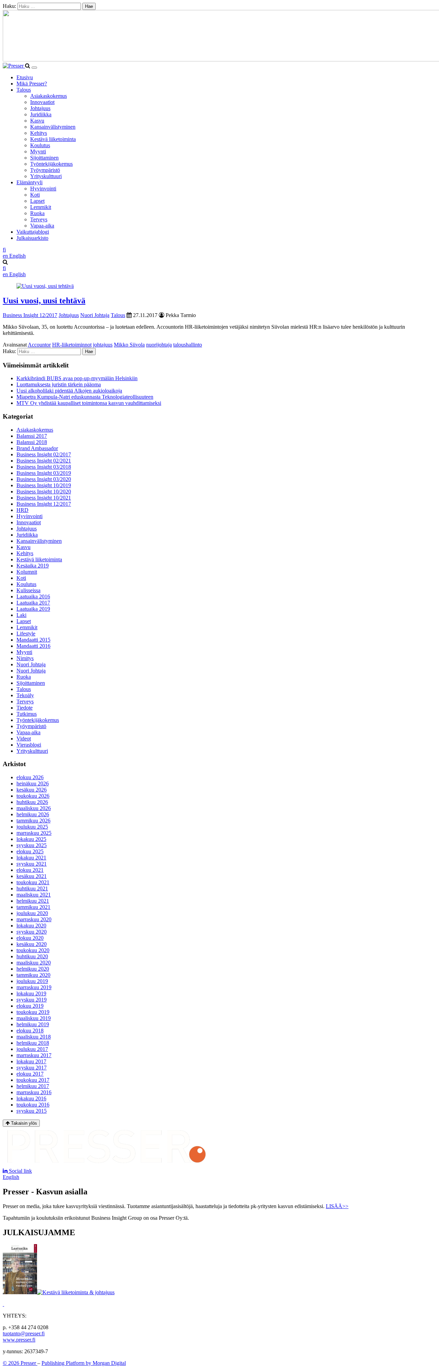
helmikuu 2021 (32, 901)
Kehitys (38, 133)
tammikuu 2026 (33, 820)
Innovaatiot (42, 102)
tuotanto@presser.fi (24, 1333)
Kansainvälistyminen (52, 127)
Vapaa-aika (42, 226)
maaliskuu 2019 (33, 1018)
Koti (35, 195)
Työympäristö (45, 170)
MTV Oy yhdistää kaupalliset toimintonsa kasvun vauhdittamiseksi (88, 403)
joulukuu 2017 (32, 1049)
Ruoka (37, 213)
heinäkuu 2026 (32, 783)
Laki (21, 615)
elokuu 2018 (30, 1030)
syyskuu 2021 (31, 864)
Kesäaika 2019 (32, 566)
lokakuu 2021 (31, 858)
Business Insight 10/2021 (43, 498)
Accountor (39, 345)
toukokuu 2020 (32, 950)
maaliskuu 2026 (33, 808)
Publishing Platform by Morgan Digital (83, 1363)
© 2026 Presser (20, 1363)
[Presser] (14, 66)
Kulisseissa (28, 590)
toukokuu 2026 (32, 796)
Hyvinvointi (43, 188)
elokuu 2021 (30, 870)
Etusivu (24, 77)
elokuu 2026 (30, 777)
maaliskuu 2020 (33, 963)
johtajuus (102, 345)
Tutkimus (26, 714)
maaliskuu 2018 (33, 1037)
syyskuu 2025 (31, 845)
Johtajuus (40, 108)
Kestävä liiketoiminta (53, 139)
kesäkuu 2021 (31, 876)
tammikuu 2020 (33, 975)
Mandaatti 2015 (33, 640)
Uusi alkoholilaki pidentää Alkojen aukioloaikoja (69, 391)
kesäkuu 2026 (31, 790)
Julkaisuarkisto (32, 238)
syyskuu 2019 (31, 1000)
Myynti (38, 151)
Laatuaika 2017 (33, 603)
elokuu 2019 (30, 1006)
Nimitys (25, 658)
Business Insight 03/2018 (43, 467)
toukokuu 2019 (32, 1012)
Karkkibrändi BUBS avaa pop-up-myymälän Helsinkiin (77, 378)
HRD (22, 510)
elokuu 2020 (30, 938)
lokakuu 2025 (31, 839)
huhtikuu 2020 (32, 956)
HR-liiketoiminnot (72, 345)
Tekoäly (25, 695)
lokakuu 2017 (31, 1061)
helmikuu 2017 (32, 1086)
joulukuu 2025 (32, 827)
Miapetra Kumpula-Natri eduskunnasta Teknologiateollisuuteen (84, 397)
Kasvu (37, 121)
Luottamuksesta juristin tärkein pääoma (58, 384)
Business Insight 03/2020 (43, 479)
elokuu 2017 (30, 1074)
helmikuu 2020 (32, 969)
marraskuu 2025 (33, 833)
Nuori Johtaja (94, 315)
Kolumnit (26, 572)
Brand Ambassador (37, 448)
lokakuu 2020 (31, 925)
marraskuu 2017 (33, 1055)
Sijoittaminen (44, 158)
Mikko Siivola (129, 345)
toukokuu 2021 (32, 882)
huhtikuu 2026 (32, 802)
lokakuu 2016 (31, 1098)
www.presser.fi (19, 1340)
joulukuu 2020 (32, 913)
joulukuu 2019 (32, 981)
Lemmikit (40, 207)
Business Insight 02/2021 (43, 461)
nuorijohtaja (159, 345)
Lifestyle (25, 633)
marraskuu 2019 (33, 987)
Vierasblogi (28, 745)
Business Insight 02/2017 (43, 454)
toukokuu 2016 (32, 1105)
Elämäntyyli (29, 182)
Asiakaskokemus (48, 96)
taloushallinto (187, 345)
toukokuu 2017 (32, 1080)
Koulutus (40, 145)
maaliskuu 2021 (33, 895)
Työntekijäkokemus (51, 164)
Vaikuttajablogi (32, 232)
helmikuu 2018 (32, 1043)
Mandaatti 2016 (33, 646)
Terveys (38, 219)
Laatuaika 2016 (33, 596)
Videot (23, 738)
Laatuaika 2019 (33, 609)
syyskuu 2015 (31, 1111)
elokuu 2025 (30, 851)
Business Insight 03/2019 (43, 473)
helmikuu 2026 (32, 814)
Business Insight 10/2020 (43, 491)
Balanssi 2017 (31, 436)
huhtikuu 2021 (32, 888)
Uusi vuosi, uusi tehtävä (44, 300)
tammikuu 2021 (33, 907)
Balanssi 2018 (31, 442)
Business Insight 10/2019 (43, 485)
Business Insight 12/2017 (30, 315)
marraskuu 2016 (33, 1092)
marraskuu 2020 (33, 919)
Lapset (37, 201)
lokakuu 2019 (31, 993)
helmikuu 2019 (32, 1024)
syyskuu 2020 (31, 932)
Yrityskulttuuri (46, 176)
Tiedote (24, 708)
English (11, 1177)
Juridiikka (40, 114)
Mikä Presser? (31, 83)
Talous (23, 90)
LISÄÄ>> (337, 1206)
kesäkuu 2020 (31, 944)
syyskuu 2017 (31, 1067)
